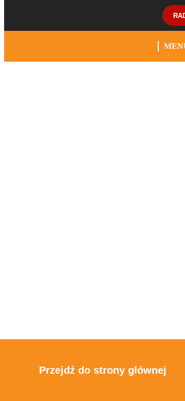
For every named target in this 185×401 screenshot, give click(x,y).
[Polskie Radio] (45, 15)
